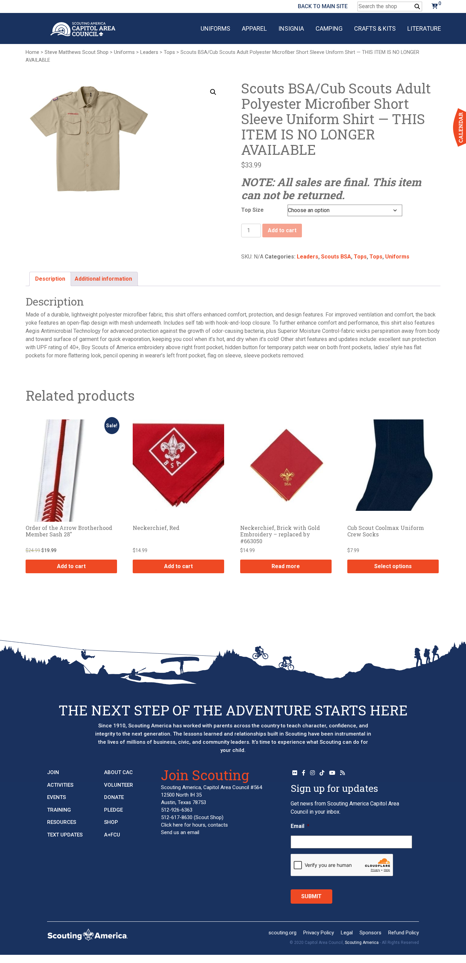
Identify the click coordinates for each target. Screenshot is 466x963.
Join (53, 772)
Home (32, 52)
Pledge (113, 810)
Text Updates (65, 835)
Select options (393, 566)
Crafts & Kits (375, 28)
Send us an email (180, 832)
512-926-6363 (176, 810)
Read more (286, 566)
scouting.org (282, 933)
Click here (172, 825)
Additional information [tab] (103, 279)
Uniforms (215, 28)
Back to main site (323, 6)
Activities (60, 785)
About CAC (118, 772)
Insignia (291, 28)
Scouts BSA (336, 256)
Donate (114, 797)
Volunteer (118, 785)
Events (56, 797)
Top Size (252, 210)
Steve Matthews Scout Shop (76, 52)
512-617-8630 (176, 817)
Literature (424, 28)
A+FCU (112, 835)
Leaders (149, 52)
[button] (213, 92)
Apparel (254, 28)
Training (59, 810)
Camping (329, 28)
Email (300, 826)
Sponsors (370, 933)
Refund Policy (403, 933)
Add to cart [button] (71, 566)
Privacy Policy (318, 933)
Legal (347, 933)
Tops (169, 52)
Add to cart (282, 230)
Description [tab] (50, 279)
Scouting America (362, 942)
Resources (61, 822)
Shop (111, 822)
